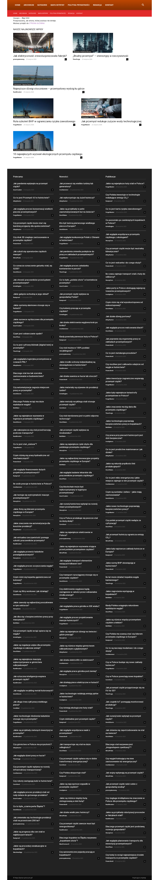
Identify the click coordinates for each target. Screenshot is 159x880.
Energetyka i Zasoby (88, 117)
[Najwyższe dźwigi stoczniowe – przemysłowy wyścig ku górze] (48, 76)
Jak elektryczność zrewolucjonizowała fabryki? (40, 55)
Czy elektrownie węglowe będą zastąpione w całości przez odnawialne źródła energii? (78, 592)
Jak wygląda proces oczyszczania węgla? (33, 566)
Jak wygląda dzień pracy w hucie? (29, 755)
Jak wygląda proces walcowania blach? (124, 327)
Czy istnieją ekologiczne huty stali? (76, 707)
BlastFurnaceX (64, 844)
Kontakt (109, 5)
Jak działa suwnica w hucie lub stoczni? (78, 376)
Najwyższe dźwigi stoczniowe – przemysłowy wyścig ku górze (48, 88)
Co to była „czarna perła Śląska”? (29, 806)
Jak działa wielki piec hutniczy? (74, 812)
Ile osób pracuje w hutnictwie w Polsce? (32, 483)
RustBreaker (17, 92)
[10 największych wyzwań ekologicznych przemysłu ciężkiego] (47, 141)
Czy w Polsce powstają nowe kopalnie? (124, 676)
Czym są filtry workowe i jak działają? (30, 591)
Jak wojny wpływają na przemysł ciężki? (125, 772)
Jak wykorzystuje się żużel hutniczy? (77, 197)
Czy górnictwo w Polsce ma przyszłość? (32, 744)
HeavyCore (17, 501)
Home (17, 5)
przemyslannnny (18, 59)
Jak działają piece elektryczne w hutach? (79, 682)
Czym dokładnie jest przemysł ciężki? (77, 719)
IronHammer (17, 487)
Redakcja (97, 5)
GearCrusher (17, 190)
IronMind (16, 708)
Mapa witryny (57, 5)
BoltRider (16, 408)
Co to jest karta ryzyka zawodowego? (124, 209)
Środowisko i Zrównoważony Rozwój (25, 150)
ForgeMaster (17, 125)
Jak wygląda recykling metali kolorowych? (33, 690)
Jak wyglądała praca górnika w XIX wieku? (79, 606)
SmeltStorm (17, 272)
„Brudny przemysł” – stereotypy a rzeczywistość (100, 55)
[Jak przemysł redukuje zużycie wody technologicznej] (111, 108)
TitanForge (76, 59)
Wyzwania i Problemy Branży (82, 52)
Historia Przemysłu (19, 52)
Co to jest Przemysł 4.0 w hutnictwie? (31, 197)
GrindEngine (17, 286)
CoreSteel (16, 379)
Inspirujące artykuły (139, 878)
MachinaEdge (17, 852)
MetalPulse (17, 258)
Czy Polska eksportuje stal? (72, 772)
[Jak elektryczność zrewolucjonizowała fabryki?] (40, 43)
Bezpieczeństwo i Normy (21, 117)
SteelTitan (16, 337)
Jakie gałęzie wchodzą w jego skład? (31, 294)
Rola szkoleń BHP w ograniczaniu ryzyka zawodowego (44, 121)
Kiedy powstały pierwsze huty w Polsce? (78, 336)
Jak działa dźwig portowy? (118, 316)
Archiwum (29, 5)
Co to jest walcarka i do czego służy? (123, 262)
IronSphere (63, 686)
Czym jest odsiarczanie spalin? (28, 333)
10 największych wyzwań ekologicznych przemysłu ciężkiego (47, 154)
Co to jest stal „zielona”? (25, 444)
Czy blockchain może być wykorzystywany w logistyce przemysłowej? (73, 489)
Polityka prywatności (79, 5)
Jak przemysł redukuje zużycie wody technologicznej (111, 121)
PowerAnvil (17, 243)
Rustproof (16, 297)
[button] (143, 5)
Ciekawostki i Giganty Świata (22, 84)
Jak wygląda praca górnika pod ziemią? (78, 671)
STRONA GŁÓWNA (36, 23)
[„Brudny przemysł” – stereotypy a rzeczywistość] (100, 43)
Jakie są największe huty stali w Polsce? (125, 183)
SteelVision (17, 651)
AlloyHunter (17, 201)
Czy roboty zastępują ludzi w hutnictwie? (32, 781)
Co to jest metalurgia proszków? (121, 353)
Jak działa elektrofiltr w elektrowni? (76, 660)
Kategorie (42, 5)
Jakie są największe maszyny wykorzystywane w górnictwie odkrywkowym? (27, 662)
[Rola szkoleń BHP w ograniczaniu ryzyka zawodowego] (44, 108)
